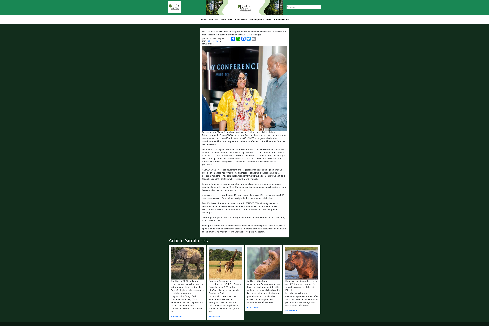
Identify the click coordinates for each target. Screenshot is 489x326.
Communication (281, 19)
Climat (223, 19)
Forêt (230, 19)
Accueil (203, 19)
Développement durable (260, 19)
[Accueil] (174, 7)
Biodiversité (241, 19)
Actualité (213, 19)
